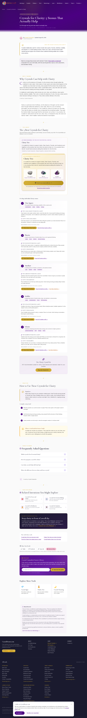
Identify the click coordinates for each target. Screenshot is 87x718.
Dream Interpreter (49, 673)
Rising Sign (4, 675)
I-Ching (46, 679)
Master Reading (51, 650)
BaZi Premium (51, 652)
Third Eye (47, 693)
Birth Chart (4, 667)
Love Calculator (69, 671)
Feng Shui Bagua (27, 698)
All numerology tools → (70, 679)
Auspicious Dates (27, 687)
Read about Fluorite (28, 258)
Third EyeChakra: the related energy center (31, 539)
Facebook (32, 549)
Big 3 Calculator (5, 671)
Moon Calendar (5, 689)
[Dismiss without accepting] (71, 704)
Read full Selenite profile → (41, 350)
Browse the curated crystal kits (43, 188)
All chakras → (47, 697)
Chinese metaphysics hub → (29, 700)
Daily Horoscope (6, 669)
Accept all (19, 713)
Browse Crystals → (52, 643)
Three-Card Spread (49, 669)
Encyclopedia (26, 669)
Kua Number (26, 694)
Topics (72, 3)
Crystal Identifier (27, 677)
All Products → (51, 645)
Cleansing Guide (27, 675)
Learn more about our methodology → (30, 630)
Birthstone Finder (27, 673)
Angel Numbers (69, 673)
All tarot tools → (48, 681)
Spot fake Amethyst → (54, 288)
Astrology (22, 3)
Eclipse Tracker (5, 691)
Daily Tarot (47, 667)
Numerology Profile (70, 667)
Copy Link (42, 549)
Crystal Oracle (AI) (49, 677)
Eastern (66, 3)
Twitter (23, 549)
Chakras (34, 3)
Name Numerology (70, 677)
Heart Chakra (48, 691)
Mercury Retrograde (6, 693)
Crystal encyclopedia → (28, 681)
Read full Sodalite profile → (41, 319)
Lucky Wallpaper (51, 648)
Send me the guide (59, 569)
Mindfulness (59, 3)
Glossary (30, 648)
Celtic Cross (47, 671)
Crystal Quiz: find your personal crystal (30, 537)
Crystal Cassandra (29, 37)
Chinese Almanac (27, 689)
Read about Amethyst (29, 288)
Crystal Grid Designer (28, 679)
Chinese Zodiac (26, 693)
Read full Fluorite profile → (41, 258)
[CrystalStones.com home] (9, 3)
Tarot (40, 3)
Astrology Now (5, 694)
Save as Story (52, 549)
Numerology (46, 3)
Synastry (4, 677)
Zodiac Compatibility (6, 679)
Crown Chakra (48, 694)
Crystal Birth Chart (52, 647)
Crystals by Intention (11, 9)
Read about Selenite (29, 350)
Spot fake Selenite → (53, 350)
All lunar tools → (5, 697)
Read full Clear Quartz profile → (45, 227)
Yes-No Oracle (48, 675)
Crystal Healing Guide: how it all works (52, 539)
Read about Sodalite (29, 319)
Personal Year (69, 675)
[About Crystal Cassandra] (21, 38)
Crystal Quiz (26, 667)
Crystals (28, 3)
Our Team (30, 645)
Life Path (68, 669)
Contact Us (69, 643)
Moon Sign (4, 673)
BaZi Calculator (26, 691)
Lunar (53, 3)
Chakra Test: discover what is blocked (52, 537)
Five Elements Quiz (27, 696)
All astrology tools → (6, 681)
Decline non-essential (33, 713)
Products (78, 3)
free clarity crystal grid (55, 61)
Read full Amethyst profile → (42, 288)
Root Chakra (47, 689)
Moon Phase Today (6, 687)
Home (3, 9)
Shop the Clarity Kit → (43, 370)
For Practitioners (31, 647)
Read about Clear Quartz (30, 227)
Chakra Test (47, 687)
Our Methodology (32, 643)
